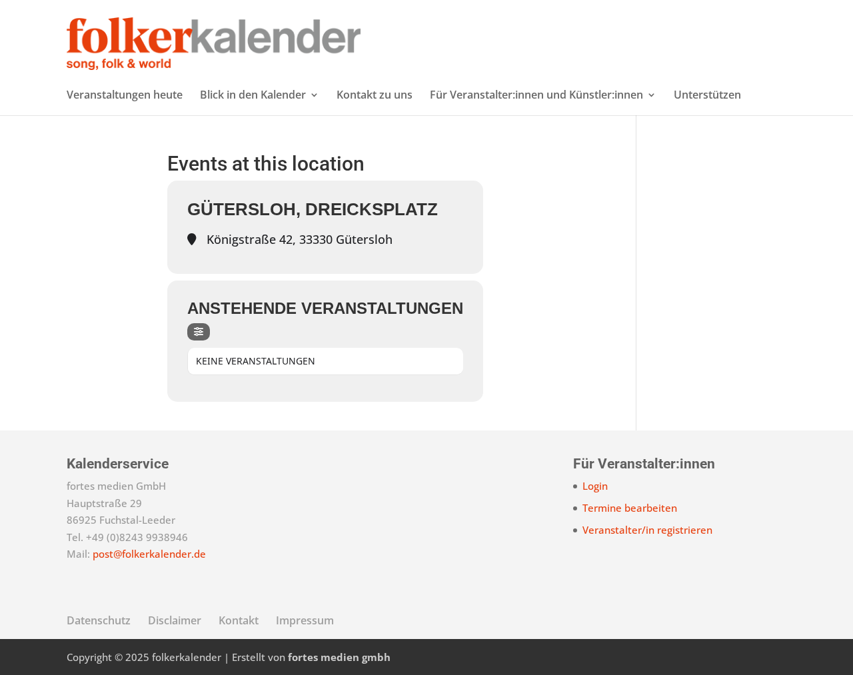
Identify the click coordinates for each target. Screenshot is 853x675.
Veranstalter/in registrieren (647, 529)
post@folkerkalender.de (149, 553)
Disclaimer (174, 620)
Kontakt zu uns (375, 96)
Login (595, 485)
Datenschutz (99, 620)
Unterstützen (707, 96)
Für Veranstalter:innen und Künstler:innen (536, 96)
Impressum (305, 620)
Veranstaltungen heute (125, 96)
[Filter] (198, 331)
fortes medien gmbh (339, 657)
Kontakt (239, 620)
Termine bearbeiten (629, 507)
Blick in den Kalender (253, 96)
